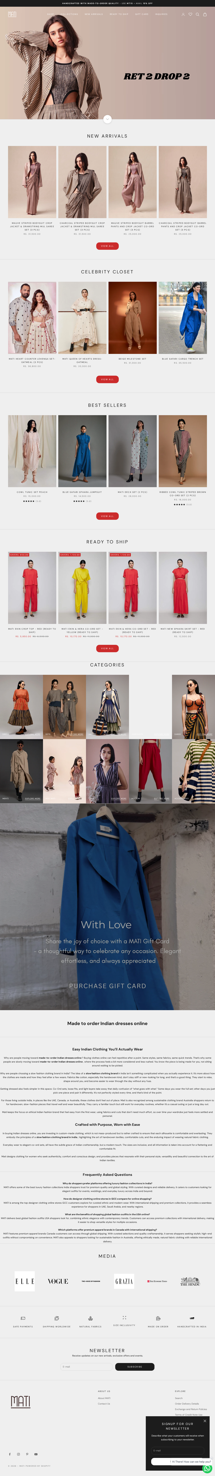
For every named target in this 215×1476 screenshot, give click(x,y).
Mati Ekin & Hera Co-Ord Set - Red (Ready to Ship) (132, 631)
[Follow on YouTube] (36, 1454)
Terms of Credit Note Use (188, 1414)
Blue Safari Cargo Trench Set (183, 359)
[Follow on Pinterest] (27, 1454)
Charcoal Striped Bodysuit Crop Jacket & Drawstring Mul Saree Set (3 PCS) (82, 226)
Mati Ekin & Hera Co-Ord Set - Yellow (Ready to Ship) (82, 631)
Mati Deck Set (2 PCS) (132, 492)
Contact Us (104, 1403)
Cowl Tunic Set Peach (32, 492)
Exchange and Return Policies (191, 1409)
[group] (107, 63)
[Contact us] (207, 1468)
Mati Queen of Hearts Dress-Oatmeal (82, 361)
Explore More (32, 734)
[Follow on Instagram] (18, 1454)
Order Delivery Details (187, 1403)
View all (107, 246)
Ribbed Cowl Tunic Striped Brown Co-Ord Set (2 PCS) (183, 494)
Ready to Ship (119, 14)
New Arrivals (94, 14)
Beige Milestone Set (132, 359)
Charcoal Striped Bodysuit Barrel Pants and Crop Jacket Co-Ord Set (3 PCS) (183, 226)
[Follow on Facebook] (9, 1454)
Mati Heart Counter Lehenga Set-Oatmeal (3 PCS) (32, 361)
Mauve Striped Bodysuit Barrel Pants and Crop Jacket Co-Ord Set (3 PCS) (132, 226)
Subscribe (134, 1366)
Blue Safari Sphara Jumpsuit (82, 492)
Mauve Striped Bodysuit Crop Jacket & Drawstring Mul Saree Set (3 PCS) (32, 226)
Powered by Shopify (38, 1466)
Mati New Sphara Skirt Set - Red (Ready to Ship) (183, 631)
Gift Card (141, 14)
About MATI (104, 1398)
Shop (50, 14)
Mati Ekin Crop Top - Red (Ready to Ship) (32, 631)
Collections (69, 14)
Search (179, 1398)
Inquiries (161, 14)
